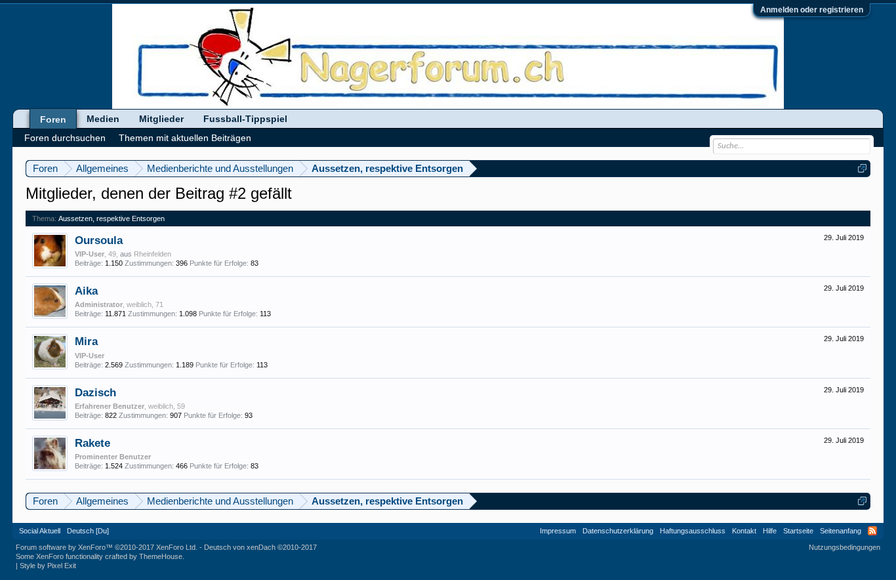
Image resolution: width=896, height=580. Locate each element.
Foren (53, 119)
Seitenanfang (840, 531)
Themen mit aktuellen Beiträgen (185, 138)
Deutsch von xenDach (260, 547)
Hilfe (770, 531)
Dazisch (95, 392)
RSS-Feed (872, 530)
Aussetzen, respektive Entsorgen (111, 218)
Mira (86, 341)
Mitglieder (161, 119)
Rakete (92, 442)
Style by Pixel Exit (48, 566)
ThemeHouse (160, 556)
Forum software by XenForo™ (106, 547)
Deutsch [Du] (88, 531)
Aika (86, 290)
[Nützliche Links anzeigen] (862, 168)
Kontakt (744, 531)
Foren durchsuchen (65, 138)
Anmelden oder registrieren (811, 9)
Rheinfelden (152, 254)
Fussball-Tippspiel (245, 119)
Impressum (558, 531)
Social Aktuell (39, 531)
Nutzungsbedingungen (844, 547)
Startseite (798, 531)
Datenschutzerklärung (617, 531)
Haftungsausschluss (692, 531)
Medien (103, 119)
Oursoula (99, 240)
